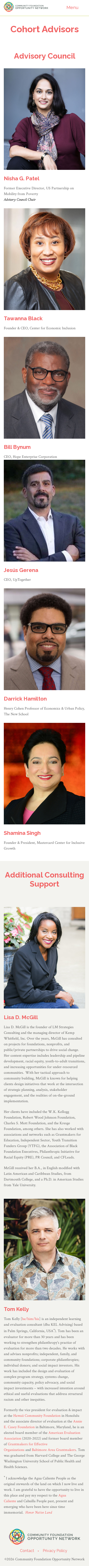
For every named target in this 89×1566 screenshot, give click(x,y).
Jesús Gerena (21, 570)
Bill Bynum (17, 447)
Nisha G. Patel (21, 178)
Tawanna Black (23, 318)
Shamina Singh (22, 833)
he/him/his (30, 1318)
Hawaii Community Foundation (37, 1415)
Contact (27, 1550)
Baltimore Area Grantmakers (54, 1449)
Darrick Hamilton (25, 699)
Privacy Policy (55, 1550)
